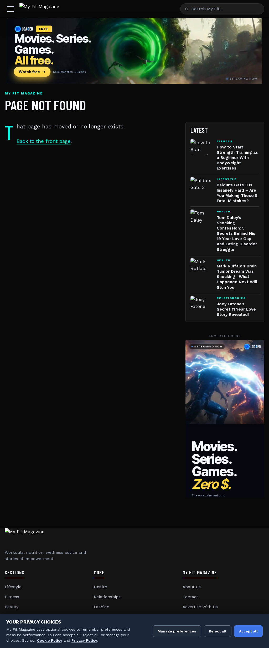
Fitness (12, 597)
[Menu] (10, 9)
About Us (192, 587)
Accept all (248, 631)
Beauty (11, 607)
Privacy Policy (84, 640)
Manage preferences (177, 631)
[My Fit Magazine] (39, 9)
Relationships (107, 597)
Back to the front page (44, 141)
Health (100, 587)
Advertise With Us (200, 607)
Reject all (217, 631)
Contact (190, 597)
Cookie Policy (49, 640)
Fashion (101, 607)
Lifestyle (13, 587)
